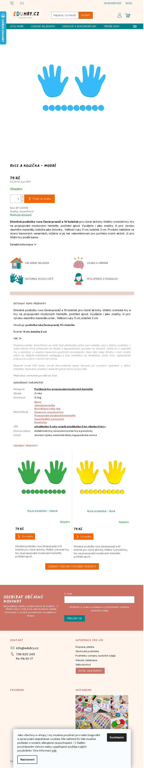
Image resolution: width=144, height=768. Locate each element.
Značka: (21, 211)
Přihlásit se (74, 618)
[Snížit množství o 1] (22, 201)
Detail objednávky (90, 670)
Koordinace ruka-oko (47, 408)
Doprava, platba (85, 646)
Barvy (37, 401)
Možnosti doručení (20, 214)
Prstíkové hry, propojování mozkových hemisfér (63, 389)
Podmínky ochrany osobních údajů (96, 655)
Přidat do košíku (42, 198)
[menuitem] (16, 26)
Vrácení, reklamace (86, 660)
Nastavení (27, 759)
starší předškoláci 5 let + (74, 426)
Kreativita (40, 422)
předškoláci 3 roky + (46, 426)
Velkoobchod (83, 664)
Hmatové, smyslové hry (48, 412)
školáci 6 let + (97, 426)
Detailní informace (21, 244)
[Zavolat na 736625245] (15, 2)
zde (54, 750)
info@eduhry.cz (27, 648)
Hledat (85, 15)
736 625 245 (25, 654)
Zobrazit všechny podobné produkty (72, 566)
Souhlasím (117, 737)
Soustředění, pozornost (49, 419)
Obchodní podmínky (87, 651)
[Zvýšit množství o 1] (22, 197)
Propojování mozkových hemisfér (55, 415)
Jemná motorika (44, 405)
